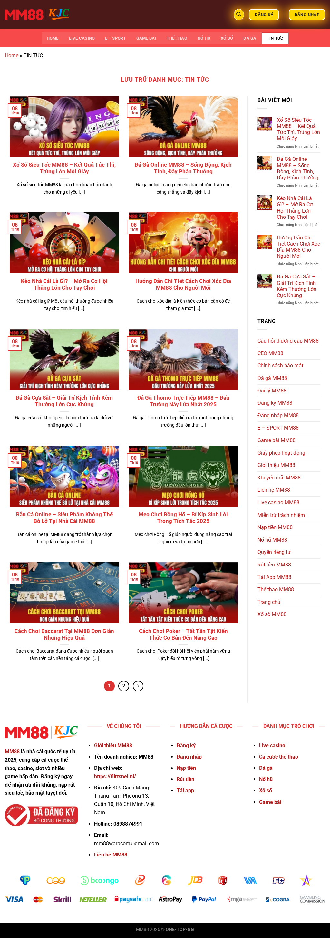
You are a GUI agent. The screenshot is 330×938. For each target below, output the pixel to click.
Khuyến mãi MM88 (279, 478)
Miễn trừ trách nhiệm (281, 515)
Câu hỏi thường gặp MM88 (288, 341)
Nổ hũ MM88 (272, 540)
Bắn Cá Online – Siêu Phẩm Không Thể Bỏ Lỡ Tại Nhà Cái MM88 (64, 518)
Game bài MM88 (276, 440)
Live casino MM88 (278, 502)
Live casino (82, 38)
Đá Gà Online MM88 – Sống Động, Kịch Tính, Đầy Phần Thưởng (183, 168)
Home (11, 56)
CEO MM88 (270, 353)
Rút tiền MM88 (274, 565)
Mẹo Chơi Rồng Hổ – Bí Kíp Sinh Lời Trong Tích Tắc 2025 (183, 518)
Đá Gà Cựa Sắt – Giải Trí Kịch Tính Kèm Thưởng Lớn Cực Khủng (64, 401)
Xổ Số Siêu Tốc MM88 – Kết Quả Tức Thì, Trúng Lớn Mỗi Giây (64, 168)
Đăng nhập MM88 (278, 415)
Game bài (146, 38)
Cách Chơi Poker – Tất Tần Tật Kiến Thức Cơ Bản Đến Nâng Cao (183, 634)
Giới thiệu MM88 (276, 465)
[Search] (239, 14)
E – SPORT (115, 38)
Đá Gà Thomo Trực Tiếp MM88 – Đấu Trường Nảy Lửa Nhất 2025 (183, 401)
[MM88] (37, 14)
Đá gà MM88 (272, 378)
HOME (53, 38)
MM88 (12, 752)
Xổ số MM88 (271, 614)
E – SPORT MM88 (278, 428)
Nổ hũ (204, 38)
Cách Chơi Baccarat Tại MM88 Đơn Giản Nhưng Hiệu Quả (64, 634)
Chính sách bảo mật (280, 366)
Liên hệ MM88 (273, 490)
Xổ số (227, 38)
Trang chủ (268, 602)
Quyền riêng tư (274, 552)
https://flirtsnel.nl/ (115, 776)
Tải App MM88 (274, 577)
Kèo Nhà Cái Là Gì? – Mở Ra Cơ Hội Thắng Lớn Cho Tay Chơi (64, 284)
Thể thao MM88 (275, 589)
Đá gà (249, 38)
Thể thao (177, 38)
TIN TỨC (275, 38)
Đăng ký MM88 (274, 403)
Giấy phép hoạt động (281, 453)
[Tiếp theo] (138, 686)
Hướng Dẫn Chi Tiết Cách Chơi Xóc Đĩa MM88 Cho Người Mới (183, 284)
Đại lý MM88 (271, 391)
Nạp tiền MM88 (275, 527)
